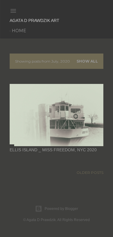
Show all (87, 61)
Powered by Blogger (61, 209)
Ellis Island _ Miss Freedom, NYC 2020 (53, 149)
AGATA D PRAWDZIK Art (34, 20)
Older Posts (90, 172)
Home (19, 30)
